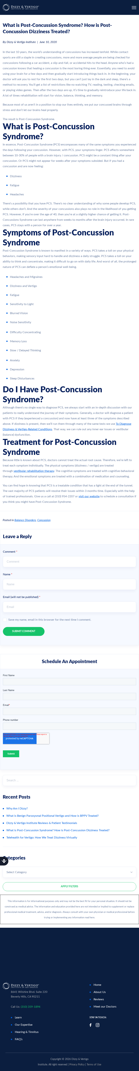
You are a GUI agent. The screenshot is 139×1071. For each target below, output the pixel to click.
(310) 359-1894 (30, 1007)
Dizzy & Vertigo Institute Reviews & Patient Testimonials (41, 823)
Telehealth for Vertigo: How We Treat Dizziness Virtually (41, 837)
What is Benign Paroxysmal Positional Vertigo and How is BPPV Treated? (52, 815)
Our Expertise (23, 1024)
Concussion (43, 520)
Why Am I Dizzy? (17, 808)
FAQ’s (18, 1039)
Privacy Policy (77, 1064)
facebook (90, 1025)
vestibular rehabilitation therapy (34, 471)
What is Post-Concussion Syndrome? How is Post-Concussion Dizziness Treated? (57, 830)
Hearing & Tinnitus (27, 1032)
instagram (97, 1025)
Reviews (99, 999)
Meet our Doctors (105, 1006)
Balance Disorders (25, 520)
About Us (100, 992)
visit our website (89, 496)
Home (97, 984)
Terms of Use (94, 1064)
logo (21, 7)
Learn (18, 1017)
